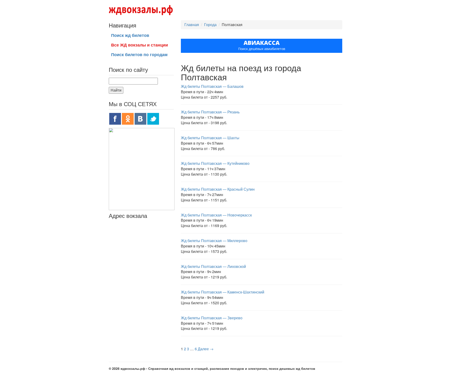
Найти (116, 90)
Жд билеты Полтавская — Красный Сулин (218, 189)
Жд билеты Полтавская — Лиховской (213, 266)
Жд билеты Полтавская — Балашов (212, 86)
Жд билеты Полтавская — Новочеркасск (216, 215)
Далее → (206, 348)
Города (210, 24)
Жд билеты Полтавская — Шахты (210, 137)
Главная (191, 24)
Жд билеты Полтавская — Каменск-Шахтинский (222, 292)
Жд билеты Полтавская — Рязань (210, 112)
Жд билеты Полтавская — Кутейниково (215, 163)
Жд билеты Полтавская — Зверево (211, 317)
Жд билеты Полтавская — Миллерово (214, 240)
